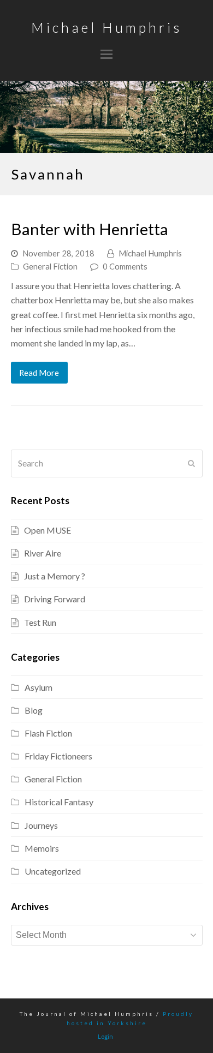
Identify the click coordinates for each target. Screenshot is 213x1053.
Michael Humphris (106, 27)
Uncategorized (53, 871)
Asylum (38, 687)
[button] (106, 54)
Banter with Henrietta (89, 228)
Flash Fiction (48, 733)
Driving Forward (54, 599)
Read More (39, 373)
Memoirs (42, 848)
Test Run (40, 622)
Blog (34, 710)
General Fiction (50, 266)
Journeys (41, 825)
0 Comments (125, 266)
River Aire (42, 553)
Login (105, 1036)
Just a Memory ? (54, 576)
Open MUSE (47, 530)
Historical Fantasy (59, 802)
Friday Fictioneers (58, 756)
